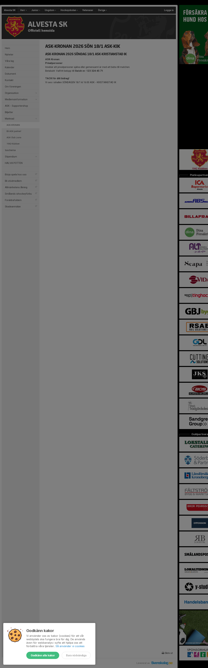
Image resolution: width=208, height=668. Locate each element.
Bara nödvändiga (76, 655)
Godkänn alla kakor (43, 655)
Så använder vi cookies (70, 646)
